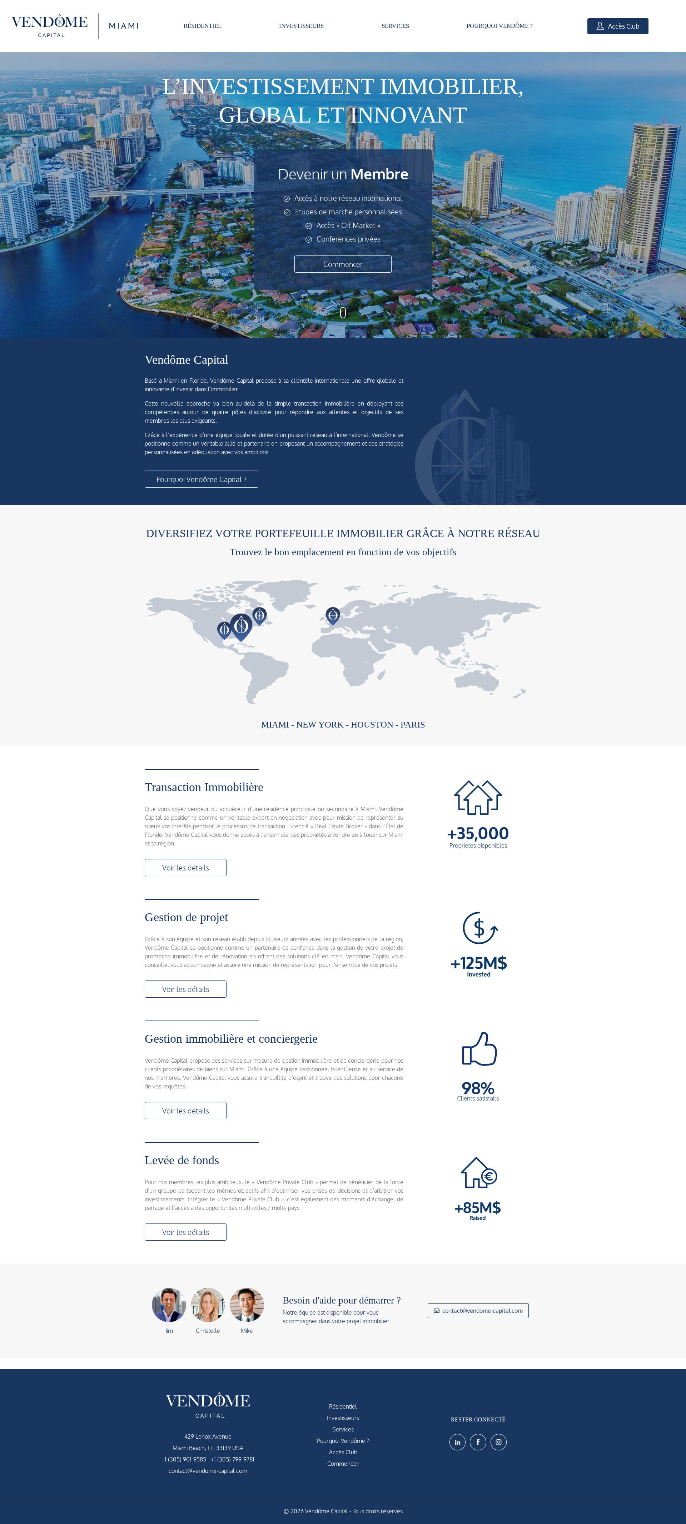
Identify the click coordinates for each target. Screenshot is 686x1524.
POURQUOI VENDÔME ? (500, 26)
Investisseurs (343, 1417)
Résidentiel (343, 1406)
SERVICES (395, 26)
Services (343, 1429)
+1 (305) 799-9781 (232, 1459)
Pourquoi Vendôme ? (343, 1440)
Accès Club (623, 26)
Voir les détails (185, 867)
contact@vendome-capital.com (482, 1310)
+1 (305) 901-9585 (183, 1459)
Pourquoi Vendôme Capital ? (201, 479)
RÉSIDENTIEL (203, 26)
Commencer (343, 264)
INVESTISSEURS (301, 26)
